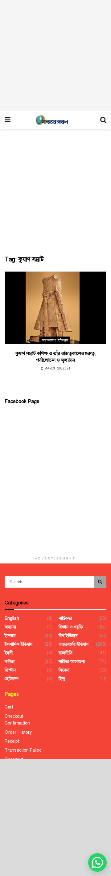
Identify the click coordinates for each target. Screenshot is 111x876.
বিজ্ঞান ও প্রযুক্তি (71, 627)
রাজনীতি (65, 653)
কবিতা (9, 661)
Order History (18, 732)
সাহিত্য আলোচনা (72, 661)
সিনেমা (64, 670)
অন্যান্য (10, 627)
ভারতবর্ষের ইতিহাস (55, 340)
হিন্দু (62, 678)
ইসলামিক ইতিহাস (18, 644)
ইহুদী (9, 653)
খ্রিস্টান (10, 670)
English (12, 618)
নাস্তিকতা (65, 618)
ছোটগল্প (11, 678)
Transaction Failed (23, 750)
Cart (9, 707)
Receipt (12, 741)
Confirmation (17, 723)
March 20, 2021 (56, 368)
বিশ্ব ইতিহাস (68, 635)
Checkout (14, 716)
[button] (97, 862)
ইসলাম (10, 635)
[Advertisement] (55, 55)
